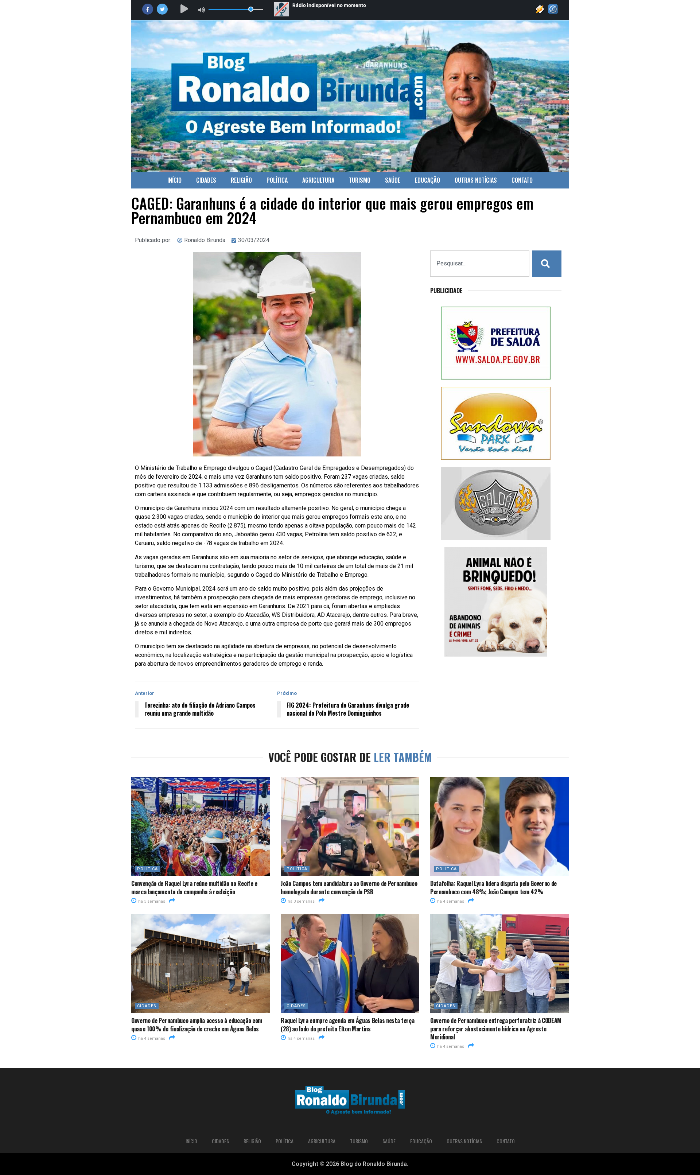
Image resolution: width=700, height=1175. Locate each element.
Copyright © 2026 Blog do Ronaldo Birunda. (350, 1163)
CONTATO (522, 180)
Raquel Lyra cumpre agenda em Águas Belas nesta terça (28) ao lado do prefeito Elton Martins (347, 1024)
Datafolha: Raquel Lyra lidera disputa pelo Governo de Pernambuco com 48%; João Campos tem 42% (493, 887)
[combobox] (479, 263)
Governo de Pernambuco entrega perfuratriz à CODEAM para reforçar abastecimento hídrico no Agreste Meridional (495, 1028)
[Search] (546, 263)
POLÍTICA (277, 180)
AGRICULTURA (318, 180)
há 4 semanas (450, 901)
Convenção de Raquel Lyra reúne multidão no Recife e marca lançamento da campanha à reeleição (194, 887)
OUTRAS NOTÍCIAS (476, 180)
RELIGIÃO (241, 180)
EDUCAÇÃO (427, 180)
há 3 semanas (151, 901)
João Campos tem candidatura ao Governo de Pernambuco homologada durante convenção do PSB (349, 887)
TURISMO (359, 180)
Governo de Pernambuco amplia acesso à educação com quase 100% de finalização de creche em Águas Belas (196, 1024)
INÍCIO (174, 180)
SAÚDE (392, 180)
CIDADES (206, 180)
